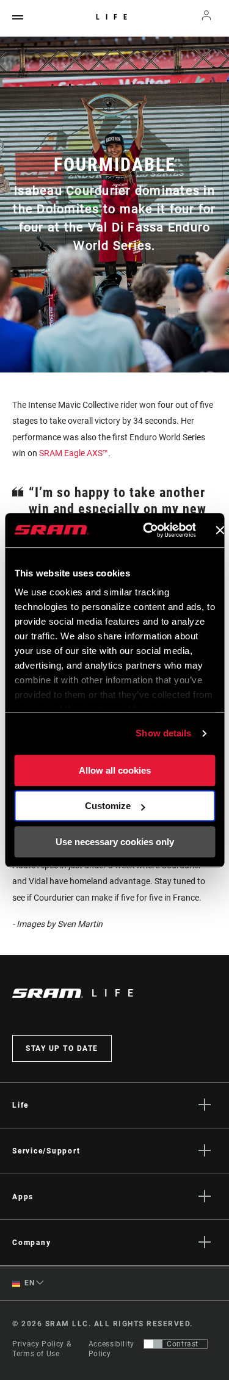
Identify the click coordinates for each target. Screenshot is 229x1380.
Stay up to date (62, 1048)
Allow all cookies (115, 770)
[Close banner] (220, 530)
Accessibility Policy (111, 1349)
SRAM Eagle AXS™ (73, 453)
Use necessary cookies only (115, 842)
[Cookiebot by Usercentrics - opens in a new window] (147, 530)
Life (114, 17)
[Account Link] (206, 18)
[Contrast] (153, 1344)
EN (29, 1283)
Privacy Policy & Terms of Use (41, 1349)
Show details (163, 733)
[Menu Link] (17, 18)
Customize (108, 806)
